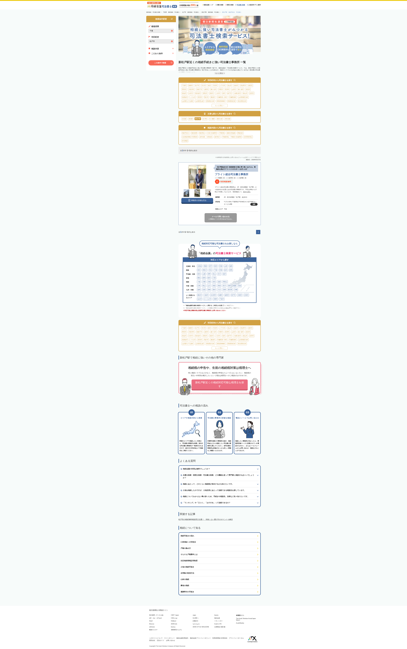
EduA (151, 621)
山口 (209, 285)
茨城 (220, 270)
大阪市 (206, 295)
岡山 (204, 285)
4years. (216, 615)
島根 (219, 285)
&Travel (159, 618)
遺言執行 (217, 137)
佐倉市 (236, 85)
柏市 (209, 85)
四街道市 (198, 93)
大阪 (199, 282)
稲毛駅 (184, 119)
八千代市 (222, 85)
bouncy (173, 627)
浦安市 (250, 85)
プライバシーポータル (236, 638)
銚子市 (229, 93)
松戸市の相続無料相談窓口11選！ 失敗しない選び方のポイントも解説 (205, 519)
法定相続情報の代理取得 (189, 137)
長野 (209, 274)
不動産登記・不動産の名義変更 (232, 137)
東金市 (184, 93)
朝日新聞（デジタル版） (156, 615)
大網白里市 (237, 93)
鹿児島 (230, 289)
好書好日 (195, 621)
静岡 (204, 278)
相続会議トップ (208, 5)
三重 (214, 278)
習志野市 (243, 85)
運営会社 (152, 640)
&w (154, 618)
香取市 (205, 93)
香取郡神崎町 (221, 101)
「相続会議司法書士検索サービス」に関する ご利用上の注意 (203, 305)
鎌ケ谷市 (213, 89)
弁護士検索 (219, 5)
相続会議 (217, 618)
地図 (254, 204)
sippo (194, 615)
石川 (219, 274)
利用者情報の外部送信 (219, 638)
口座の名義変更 (212, 133)
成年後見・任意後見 (206, 137)
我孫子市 (199, 89)
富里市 (248, 89)
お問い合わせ (170, 640)
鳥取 (214, 285)
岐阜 (209, 278)
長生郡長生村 (242, 101)
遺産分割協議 (231, 133)
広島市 (246, 295)
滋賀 (219, 282)
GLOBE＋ (196, 618)
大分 (219, 289)
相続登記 (202, 133)
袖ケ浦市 (241, 89)
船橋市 (191, 85)
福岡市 (227, 295)
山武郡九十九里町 (187, 101)
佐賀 (204, 289)
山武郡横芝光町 (243, 97)
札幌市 (220, 295)
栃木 (225, 270)
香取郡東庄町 (231, 101)
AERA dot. (174, 624)
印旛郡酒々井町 (222, 97)
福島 (230, 266)
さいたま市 (207, 299)
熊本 (214, 289)
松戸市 (197, 85)
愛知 (199, 278)
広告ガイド (160, 640)
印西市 (221, 89)
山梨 (204, 274)
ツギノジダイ (218, 621)
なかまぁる (196, 624)
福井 (224, 274)
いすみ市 (193, 97)
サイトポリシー (169, 638)
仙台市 (200, 299)
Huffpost (173, 621)
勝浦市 (213, 97)
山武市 (234, 89)
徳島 (229, 285)
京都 (209, 282)
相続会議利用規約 (182, 638)
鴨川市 (206, 97)
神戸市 (233, 295)
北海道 (200, 266)
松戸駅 (205, 119)
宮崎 (224, 289)
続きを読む (247, 192)
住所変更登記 (248, 137)
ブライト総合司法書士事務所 (231, 174)
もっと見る (219, 105)
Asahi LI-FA (218, 624)
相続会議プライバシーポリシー (200, 638)
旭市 (223, 93)
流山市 (229, 85)
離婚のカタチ (153, 630)
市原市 (215, 85)
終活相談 (185, 141)
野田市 (184, 89)
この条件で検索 (160, 63)
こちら (227, 308)
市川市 (204, 85)
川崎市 (215, 299)
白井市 (191, 93)
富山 (214, 274)
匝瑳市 (200, 97)
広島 (199, 285)
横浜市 (200, 295)
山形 (225, 266)
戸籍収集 (222, 133)
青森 (205, 266)
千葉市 (184, 85)
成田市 (206, 89)
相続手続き (185, 133)
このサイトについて (156, 638)
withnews (152, 627)
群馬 (230, 270)
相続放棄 (194, 133)
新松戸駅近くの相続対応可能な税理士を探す (219, 384)
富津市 (252, 93)
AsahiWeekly (240, 623)
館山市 (245, 93)
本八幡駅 (212, 119)
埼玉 (210, 270)
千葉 (215, 270)
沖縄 (236, 289)
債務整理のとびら (176, 630)
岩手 (210, 266)
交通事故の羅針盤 (219, 627)
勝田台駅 (220, 119)
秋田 (215, 266)
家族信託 (240, 133)
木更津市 (191, 89)
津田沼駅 (227, 119)
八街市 (218, 93)
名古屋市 (213, 295)
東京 (199, 270)
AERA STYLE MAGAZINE (201, 627)
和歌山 (225, 282)
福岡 (199, 289)
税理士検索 (230, 5)
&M (150, 618)
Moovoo (151, 624)
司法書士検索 (241, 5)
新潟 (199, 274)
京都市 (240, 295)
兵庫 (204, 282)
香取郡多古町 (210, 101)
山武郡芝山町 (200, 101)
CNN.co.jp (174, 618)
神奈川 (205, 270)
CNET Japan (175, 615)
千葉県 (220, 178)
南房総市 (185, 97)
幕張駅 (191, 119)
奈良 (214, 282)
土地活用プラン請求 (254, 5)
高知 (239, 285)
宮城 (220, 266)
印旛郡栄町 (232, 97)
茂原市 (211, 93)
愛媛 (234, 285)
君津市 (227, 89)
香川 (224, 285)
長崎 (209, 289)
